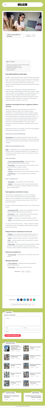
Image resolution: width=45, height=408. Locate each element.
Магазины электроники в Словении (16, 382)
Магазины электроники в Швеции (16, 365)
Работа (28, 271)
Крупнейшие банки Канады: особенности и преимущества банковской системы (16, 347)
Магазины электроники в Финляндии (35, 382)
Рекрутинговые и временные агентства (14, 67)
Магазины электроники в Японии (35, 347)
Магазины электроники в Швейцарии (35, 365)
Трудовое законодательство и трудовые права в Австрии (18, 64)
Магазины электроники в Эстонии (35, 356)
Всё (23, 271)
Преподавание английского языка (14, 66)
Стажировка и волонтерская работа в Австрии (33, 396)
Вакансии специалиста (11, 68)
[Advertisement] (22, 50)
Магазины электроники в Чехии (16, 374)
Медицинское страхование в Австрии (11, 396)
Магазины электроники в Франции (35, 374)
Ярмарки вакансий (10, 70)
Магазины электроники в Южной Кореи (16, 356)
